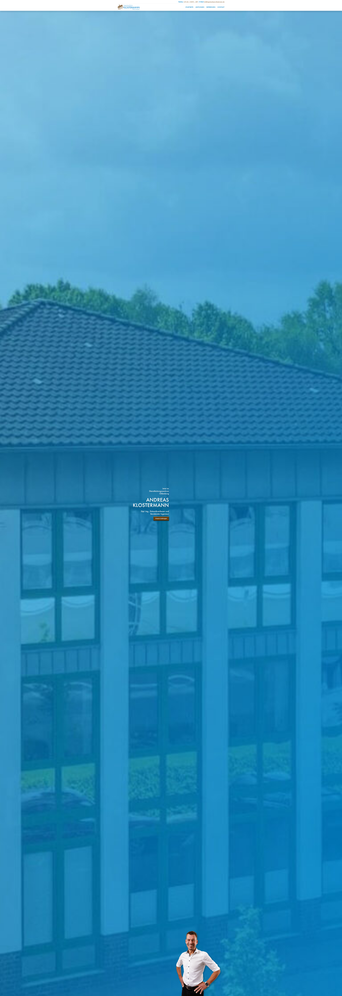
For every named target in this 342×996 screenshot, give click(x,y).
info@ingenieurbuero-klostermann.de (214, 2)
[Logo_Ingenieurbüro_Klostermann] (128, 5)
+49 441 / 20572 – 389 (191, 2)
